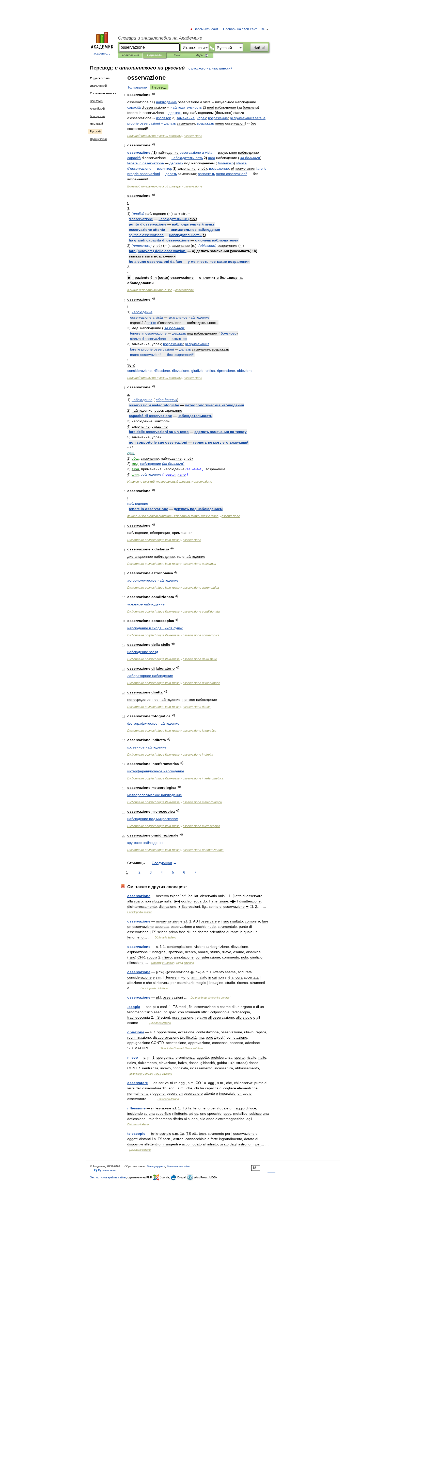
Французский (98, 139)
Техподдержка (156, 1166)
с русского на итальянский (210, 68)
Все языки (96, 100)
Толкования (130, 55)
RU (263, 29)
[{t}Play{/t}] (153, 94)
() (138, 214)
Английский (97, 108)
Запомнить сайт (206, 29)
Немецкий (96, 123)
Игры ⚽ (202, 55)
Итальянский (98, 85)
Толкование (137, 87)
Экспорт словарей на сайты (108, 1177)
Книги (178, 55)
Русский (95, 131)
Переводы (154, 55)
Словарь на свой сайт (240, 29)
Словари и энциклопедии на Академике (160, 38)
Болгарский (97, 116)
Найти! (259, 47)
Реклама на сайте (178, 1166)
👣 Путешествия (105, 1170)
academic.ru (102, 53)
